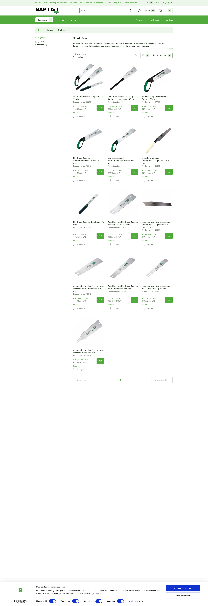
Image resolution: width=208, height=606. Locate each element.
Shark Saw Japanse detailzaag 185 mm (88, 223)
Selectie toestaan (183, 595)
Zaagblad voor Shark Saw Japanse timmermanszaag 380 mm (123, 287)
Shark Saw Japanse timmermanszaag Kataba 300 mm (86, 161)
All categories (42, 20)
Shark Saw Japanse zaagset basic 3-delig (88, 98)
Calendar (140, 20)
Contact (169, 20)
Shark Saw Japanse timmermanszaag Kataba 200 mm (155, 161)
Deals (73, 20)
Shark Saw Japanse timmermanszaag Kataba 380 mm (121, 161)
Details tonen (134, 601)
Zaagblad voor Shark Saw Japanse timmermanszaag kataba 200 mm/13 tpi (157, 225)
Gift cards (154, 20)
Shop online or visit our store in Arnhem (88, 2)
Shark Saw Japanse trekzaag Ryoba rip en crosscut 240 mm (121, 98)
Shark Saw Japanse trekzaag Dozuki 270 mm (154, 98)
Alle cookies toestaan (183, 588)
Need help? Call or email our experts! (123, 2)
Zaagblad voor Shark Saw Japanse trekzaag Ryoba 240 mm (88, 351)
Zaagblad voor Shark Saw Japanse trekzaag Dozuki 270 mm (123, 223)
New (63, 20)
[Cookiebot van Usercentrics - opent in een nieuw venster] (20, 601)
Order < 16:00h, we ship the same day (52, 2)
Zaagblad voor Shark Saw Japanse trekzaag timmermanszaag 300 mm (88, 289)
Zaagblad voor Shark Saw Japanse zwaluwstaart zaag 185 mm (157, 287)
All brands (49, 30)
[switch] (75, 601)
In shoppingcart (100, 108)
